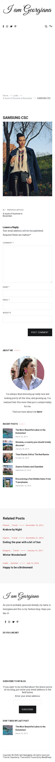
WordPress (46, 757)
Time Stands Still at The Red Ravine (32, 454)
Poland (6, 525)
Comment (8, 243)
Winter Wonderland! (14, 554)
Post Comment (40, 332)
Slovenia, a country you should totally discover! (33, 443)
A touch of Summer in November (13, 213)
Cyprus (6, 538)
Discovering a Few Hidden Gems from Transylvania (33, 480)
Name (6, 287)
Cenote (13, 757)
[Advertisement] (27, 62)
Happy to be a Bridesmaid (18, 567)
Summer (14, 563)
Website (7, 313)
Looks (5, 563)
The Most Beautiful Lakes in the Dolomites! (30, 431)
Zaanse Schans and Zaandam (29, 467)
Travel (14, 525)
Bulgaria (6, 551)
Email (6, 300)
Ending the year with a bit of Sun (22, 542)
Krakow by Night (12, 529)
